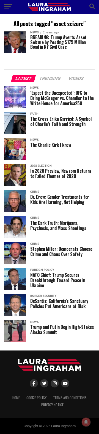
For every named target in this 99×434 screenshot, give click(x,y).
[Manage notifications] (86, 422)
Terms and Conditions (70, 397)
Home (16, 397)
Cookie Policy (36, 397)
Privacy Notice (52, 404)
